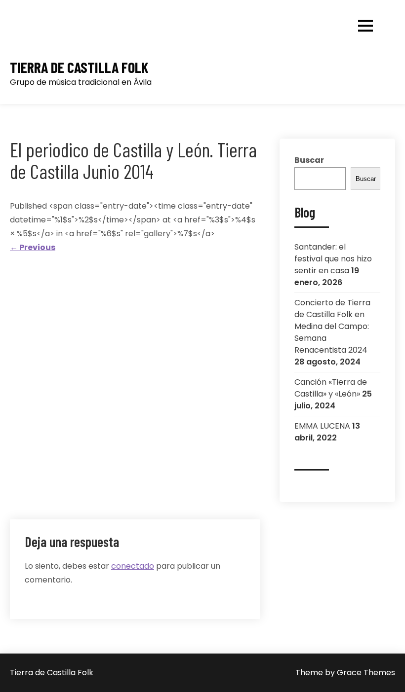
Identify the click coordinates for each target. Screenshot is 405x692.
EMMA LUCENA (322, 426)
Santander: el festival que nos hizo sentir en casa (333, 258)
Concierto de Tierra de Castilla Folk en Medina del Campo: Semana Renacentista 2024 (332, 326)
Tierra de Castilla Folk (79, 67)
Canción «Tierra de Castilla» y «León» (330, 388)
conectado (132, 566)
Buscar (309, 160)
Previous (32, 247)
